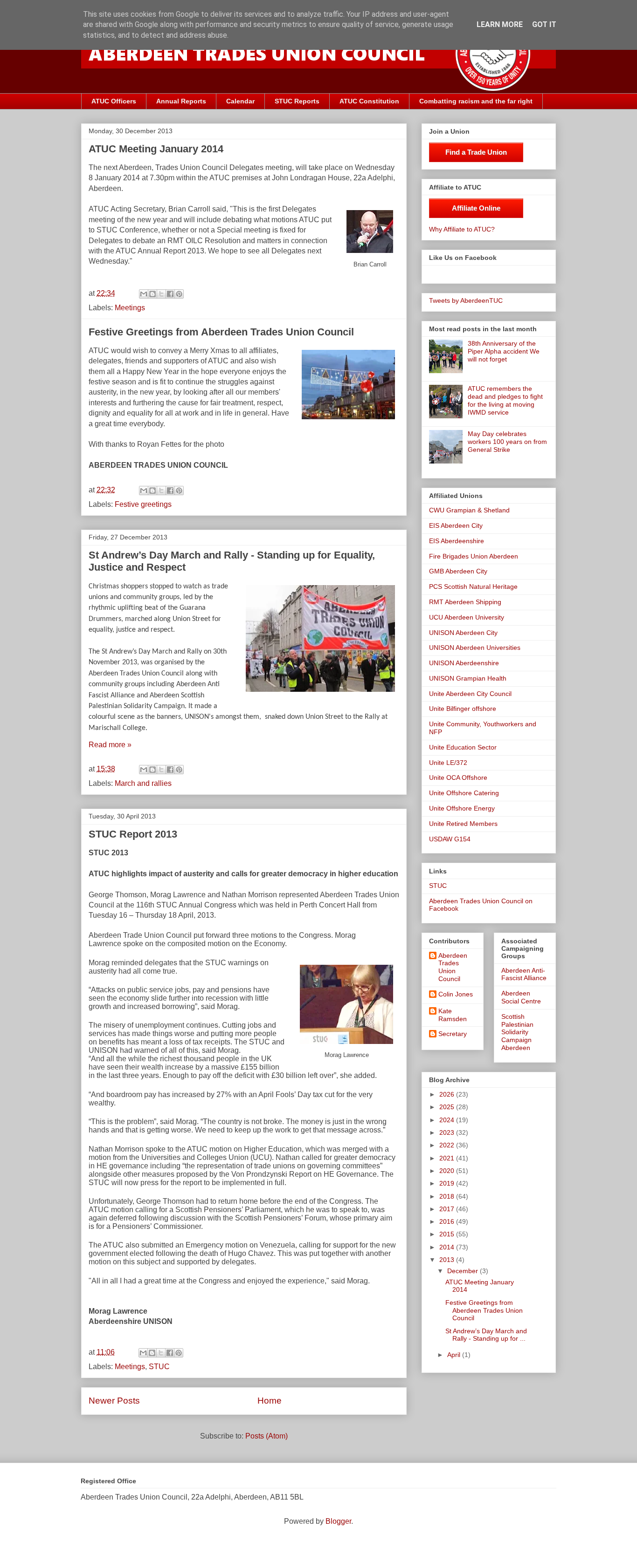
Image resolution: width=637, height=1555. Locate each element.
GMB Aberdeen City (458, 571)
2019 (447, 1183)
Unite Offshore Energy (462, 808)
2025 (447, 1107)
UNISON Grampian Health (467, 678)
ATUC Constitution (369, 101)
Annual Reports (181, 101)
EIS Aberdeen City (456, 525)
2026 (447, 1094)
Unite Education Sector (463, 747)
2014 (447, 1247)
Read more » (110, 745)
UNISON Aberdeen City (463, 632)
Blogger (338, 1521)
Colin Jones (455, 994)
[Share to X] (161, 294)
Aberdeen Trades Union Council (452, 967)
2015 (447, 1234)
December (463, 1271)
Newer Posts (114, 1400)
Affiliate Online (476, 208)
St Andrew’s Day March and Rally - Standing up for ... (486, 1335)
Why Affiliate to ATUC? (462, 229)
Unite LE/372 (448, 762)
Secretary (452, 1033)
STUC (159, 1367)
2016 (447, 1221)
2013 (447, 1259)
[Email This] (143, 294)
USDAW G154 (450, 839)
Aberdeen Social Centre (521, 997)
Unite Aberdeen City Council (470, 693)
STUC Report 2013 (133, 834)
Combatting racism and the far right (476, 101)
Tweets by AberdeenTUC (466, 300)
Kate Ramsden (452, 1015)
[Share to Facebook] (170, 294)
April (454, 1354)
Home (269, 1400)
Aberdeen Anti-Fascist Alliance (524, 974)
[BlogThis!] (152, 294)
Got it (544, 24)
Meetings (130, 308)
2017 (447, 1209)
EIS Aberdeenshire (456, 541)
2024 (447, 1120)
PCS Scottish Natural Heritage (473, 586)
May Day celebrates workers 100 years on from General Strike (507, 441)
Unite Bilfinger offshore (462, 708)
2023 (447, 1132)
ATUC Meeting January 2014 (156, 149)
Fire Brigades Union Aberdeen (473, 556)
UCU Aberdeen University (466, 617)
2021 (447, 1158)
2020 (447, 1170)
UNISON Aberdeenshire (464, 663)
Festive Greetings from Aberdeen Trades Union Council (221, 332)
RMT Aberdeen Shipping (465, 602)
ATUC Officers (113, 101)
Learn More (500, 24)
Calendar (240, 101)
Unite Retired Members (463, 823)
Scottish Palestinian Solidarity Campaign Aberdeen (517, 1032)
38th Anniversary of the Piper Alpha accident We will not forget (504, 351)
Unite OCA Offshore (458, 777)
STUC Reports (297, 101)
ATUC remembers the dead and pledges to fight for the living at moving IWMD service (505, 400)
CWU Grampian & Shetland (469, 510)
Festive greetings (143, 504)
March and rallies (143, 783)
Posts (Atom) (266, 1436)
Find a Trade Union (476, 152)
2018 (447, 1196)
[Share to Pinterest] (179, 294)
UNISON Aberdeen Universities (474, 647)
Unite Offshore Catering (464, 793)
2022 (447, 1145)
